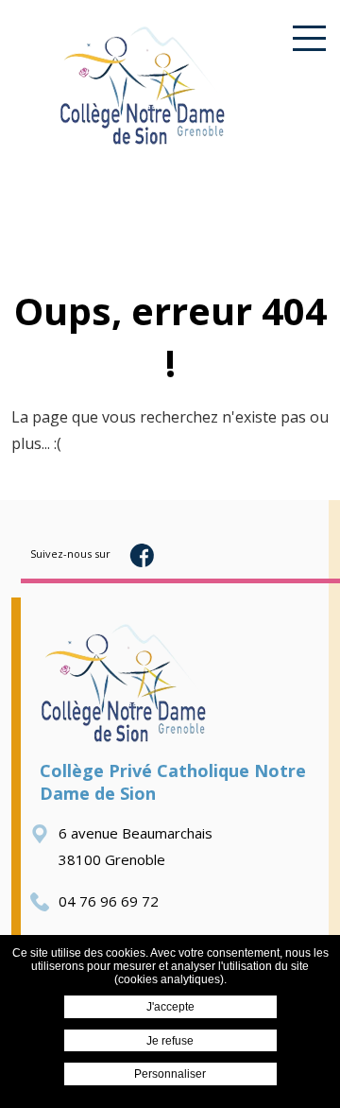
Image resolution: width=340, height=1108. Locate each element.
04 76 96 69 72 (109, 901)
